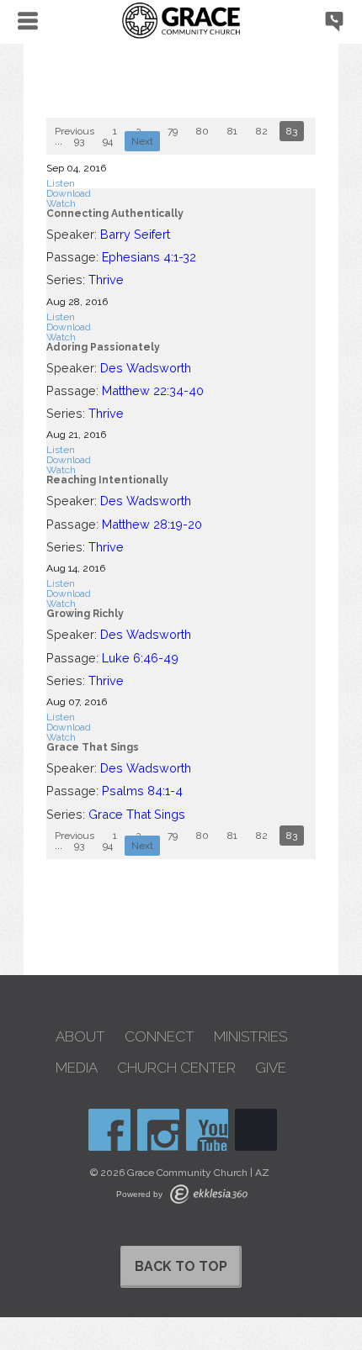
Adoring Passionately (103, 347)
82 (262, 131)
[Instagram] (158, 1130)
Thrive (106, 279)
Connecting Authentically (115, 213)
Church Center (176, 1068)
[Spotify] (256, 1130)
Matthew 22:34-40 (153, 390)
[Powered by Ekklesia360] (209, 1194)
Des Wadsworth (145, 368)
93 (79, 141)
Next (142, 141)
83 (291, 131)
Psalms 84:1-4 (142, 790)
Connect (159, 1037)
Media (77, 1068)
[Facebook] (109, 1130)
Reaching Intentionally (107, 480)
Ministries (250, 1037)
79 (173, 131)
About (80, 1037)
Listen (60, 183)
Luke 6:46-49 (140, 658)
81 (232, 131)
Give (270, 1068)
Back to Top (181, 1266)
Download (68, 193)
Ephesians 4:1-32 (149, 257)
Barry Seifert (135, 234)
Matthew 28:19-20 (152, 524)
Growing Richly (85, 614)
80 (202, 131)
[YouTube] (207, 1130)
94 (108, 141)
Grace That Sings (92, 747)
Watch (61, 203)
